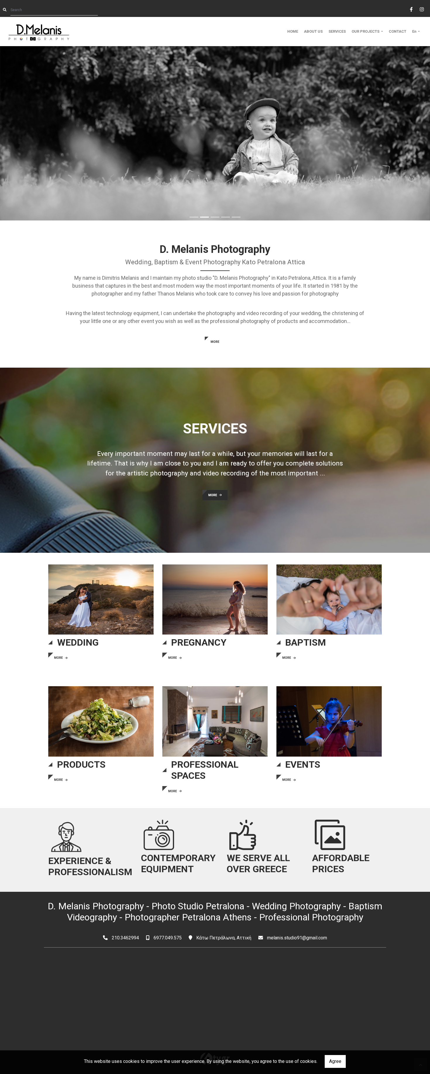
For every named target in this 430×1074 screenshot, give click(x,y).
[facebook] (411, 9)
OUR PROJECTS (366, 31)
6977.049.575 (168, 938)
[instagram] (421, 9)
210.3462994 (125, 938)
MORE (215, 341)
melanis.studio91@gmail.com (297, 938)
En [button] (414, 31)
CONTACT (397, 31)
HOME (292, 31)
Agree (335, 1061)
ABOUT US (313, 31)
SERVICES (337, 31)
